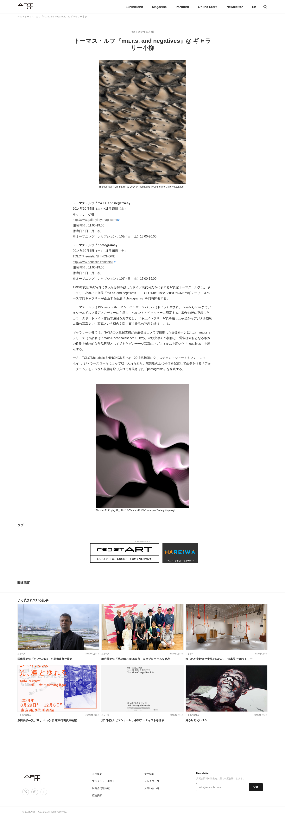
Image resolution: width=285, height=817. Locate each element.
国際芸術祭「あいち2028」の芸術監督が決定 (45, 658)
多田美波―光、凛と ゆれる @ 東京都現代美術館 (47, 720)
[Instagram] (34, 792)
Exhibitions (134, 7)
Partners (182, 7)
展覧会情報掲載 (101, 788)
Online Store (207, 7)
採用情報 (149, 773)
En (254, 7)
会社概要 (97, 773)
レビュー (189, 654)
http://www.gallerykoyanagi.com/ (95, 219)
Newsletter (234, 7)
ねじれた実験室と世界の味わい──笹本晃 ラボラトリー (219, 658)
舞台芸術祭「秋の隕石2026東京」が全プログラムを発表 (135, 658)
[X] (25, 792)
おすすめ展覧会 (24, 715)
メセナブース (151, 781)
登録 (255, 787)
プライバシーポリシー (104, 781)
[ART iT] (32, 778)
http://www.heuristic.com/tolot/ (93, 262)
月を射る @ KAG (196, 720)
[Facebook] (44, 792)
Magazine (159, 7)
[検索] (265, 7)
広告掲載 (97, 795)
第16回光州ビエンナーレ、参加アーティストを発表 (132, 720)
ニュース (21, 654)
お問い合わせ (151, 788)
